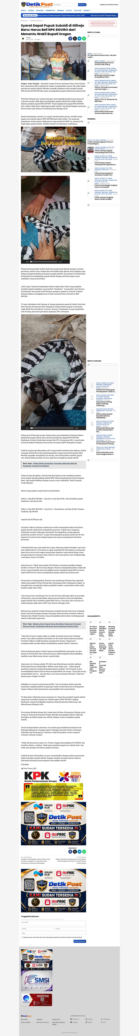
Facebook (76, 1019)
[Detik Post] (37, 4)
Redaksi (24, 1019)
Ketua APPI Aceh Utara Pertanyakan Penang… (105, 443)
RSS (104, 1022)
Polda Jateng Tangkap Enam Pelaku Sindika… (104, 198)
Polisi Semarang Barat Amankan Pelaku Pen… (104, 174)
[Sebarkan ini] (70, 39)
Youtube (75, 1022)
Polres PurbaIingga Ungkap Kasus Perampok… (106, 186)
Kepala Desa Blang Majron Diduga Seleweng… (104, 403)
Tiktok (90, 1022)
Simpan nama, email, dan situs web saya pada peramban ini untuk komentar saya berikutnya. (52, 937)
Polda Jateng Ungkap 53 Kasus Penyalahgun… (100, 143)
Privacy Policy (43, 1022)
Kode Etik (56, 1019)
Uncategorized (100, 149)
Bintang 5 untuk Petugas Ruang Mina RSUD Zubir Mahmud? (55, 15)
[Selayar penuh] (67, 262)
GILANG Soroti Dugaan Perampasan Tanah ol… (106, 391)
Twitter (90, 1019)
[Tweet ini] (75, 39)
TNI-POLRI (108, 410)
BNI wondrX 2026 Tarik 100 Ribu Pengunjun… (93, 667)
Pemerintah (113, 70)
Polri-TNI (104, 72)
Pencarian (82, 4)
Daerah (102, 61)
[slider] (43, 261)
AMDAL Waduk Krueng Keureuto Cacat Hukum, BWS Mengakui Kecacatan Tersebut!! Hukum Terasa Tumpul (71, 860)
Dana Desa (110, 395)
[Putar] (24, 262)
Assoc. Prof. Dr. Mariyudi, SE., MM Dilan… (106, 100)
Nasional (105, 70)
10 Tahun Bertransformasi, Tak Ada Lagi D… (102, 56)
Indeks (39, 1019)
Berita (90, 53)
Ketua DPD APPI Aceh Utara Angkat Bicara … (105, 453)
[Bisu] (64, 262)
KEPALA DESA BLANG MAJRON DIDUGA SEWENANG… (104, 416)
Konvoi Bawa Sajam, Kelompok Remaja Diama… (106, 164)
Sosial (110, 72)
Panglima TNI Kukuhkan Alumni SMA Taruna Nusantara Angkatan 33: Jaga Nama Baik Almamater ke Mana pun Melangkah (35, 860)
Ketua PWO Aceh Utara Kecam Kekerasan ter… (104, 112)
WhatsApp (106, 1019)
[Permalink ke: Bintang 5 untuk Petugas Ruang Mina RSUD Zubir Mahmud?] (112, 623)
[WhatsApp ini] (84, 39)
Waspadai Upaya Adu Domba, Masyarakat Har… (105, 430)
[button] (45, 220)
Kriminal (103, 140)
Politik (97, 72)
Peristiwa (105, 169)
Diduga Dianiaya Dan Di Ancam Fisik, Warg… (104, 63)
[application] (45, 220)
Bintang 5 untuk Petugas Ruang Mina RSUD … (105, 76)
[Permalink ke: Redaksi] (23, 38)
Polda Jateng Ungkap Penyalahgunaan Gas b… (105, 151)
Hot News (98, 70)
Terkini (108, 449)
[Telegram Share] (79, 39)
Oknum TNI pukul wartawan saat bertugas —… (106, 88)
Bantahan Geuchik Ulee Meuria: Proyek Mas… (102, 667)
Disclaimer (25, 1022)
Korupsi (106, 396)
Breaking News (105, 68)
